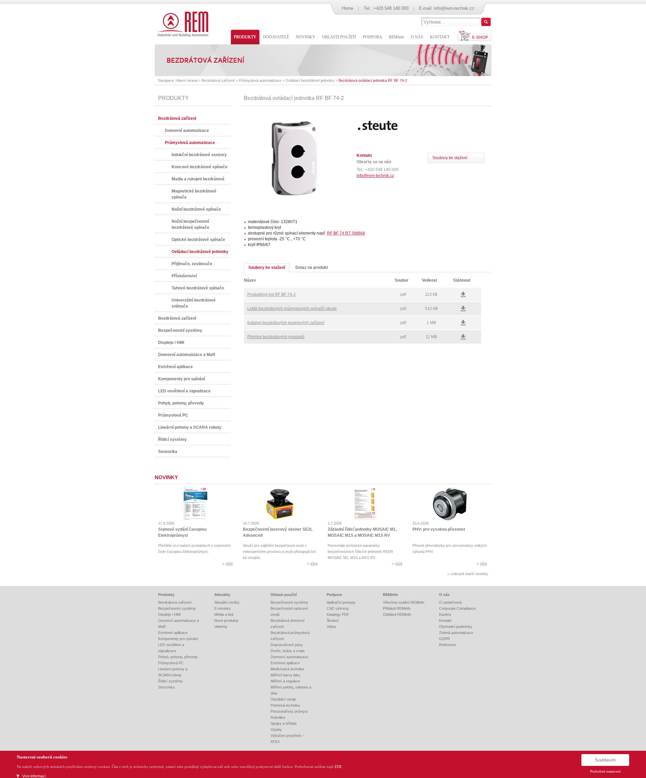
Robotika (278, 717)
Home (347, 8)
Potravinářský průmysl (289, 711)
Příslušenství (184, 276)
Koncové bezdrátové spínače (199, 167)
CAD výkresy (338, 608)
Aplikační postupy (341, 602)
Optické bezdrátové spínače (198, 239)
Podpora (334, 595)
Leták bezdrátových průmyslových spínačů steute (292, 308)
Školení (333, 620)
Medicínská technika (287, 669)
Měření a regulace (285, 681)
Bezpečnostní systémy (180, 330)
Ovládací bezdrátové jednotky (309, 80)
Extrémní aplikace (175, 366)
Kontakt (445, 620)
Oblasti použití (284, 595)
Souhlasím (605, 760)
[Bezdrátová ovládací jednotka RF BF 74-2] (294, 195)
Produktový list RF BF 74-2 (271, 294)
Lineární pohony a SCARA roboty (189, 427)
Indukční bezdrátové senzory (199, 154)
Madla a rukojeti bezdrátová (198, 179)
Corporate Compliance (457, 608)
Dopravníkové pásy (287, 645)
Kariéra (445, 614)
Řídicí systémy (172, 439)
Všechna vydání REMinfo (403, 602)
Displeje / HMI (171, 342)
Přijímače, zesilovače (192, 263)
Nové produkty (226, 620)
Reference (447, 645)
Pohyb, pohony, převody (181, 403)
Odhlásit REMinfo (397, 614)
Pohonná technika (285, 705)
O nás (444, 595)
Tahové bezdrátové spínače (198, 288)
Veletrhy (220, 627)
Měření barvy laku (285, 675)
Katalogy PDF (338, 614)
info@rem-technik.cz (454, 8)
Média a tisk (224, 614)
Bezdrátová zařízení (218, 80)
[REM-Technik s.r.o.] (182, 23)
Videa (331, 627)
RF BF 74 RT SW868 (346, 233)
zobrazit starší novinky (469, 574)
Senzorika (167, 451)
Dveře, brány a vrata (287, 651)
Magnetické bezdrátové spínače (194, 194)
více (229, 563)
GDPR (444, 639)
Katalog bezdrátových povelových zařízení (285, 322)
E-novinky (222, 608)
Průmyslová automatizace (260, 80)
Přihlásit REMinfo (396, 608)
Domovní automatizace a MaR (186, 354)
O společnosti (450, 602)
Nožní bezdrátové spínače (196, 209)
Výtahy (276, 730)
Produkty (166, 595)
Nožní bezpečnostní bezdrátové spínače (190, 224)
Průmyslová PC (173, 415)
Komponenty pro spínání (181, 379)
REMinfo (390, 595)
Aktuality (222, 595)
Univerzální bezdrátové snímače (194, 303)
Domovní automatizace (187, 130)
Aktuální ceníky (227, 602)
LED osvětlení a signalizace (184, 391)
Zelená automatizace (456, 633)
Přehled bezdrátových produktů (275, 336)
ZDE (338, 767)
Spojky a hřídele (284, 723)
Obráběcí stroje (283, 699)
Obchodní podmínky (455, 627)
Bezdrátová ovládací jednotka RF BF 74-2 (372, 80)
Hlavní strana (187, 80)
